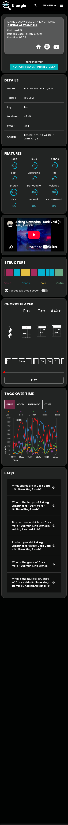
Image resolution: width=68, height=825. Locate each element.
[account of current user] (61, 5)
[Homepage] (38, 46)
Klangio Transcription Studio (34, 66)
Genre (9, 404)
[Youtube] (56, 46)
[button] (34, 487)
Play (34, 380)
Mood (20, 404)
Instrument (34, 404)
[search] (35, 5)
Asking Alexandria (22, 25)
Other (47, 404)
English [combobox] (48, 5)
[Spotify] (47, 46)
